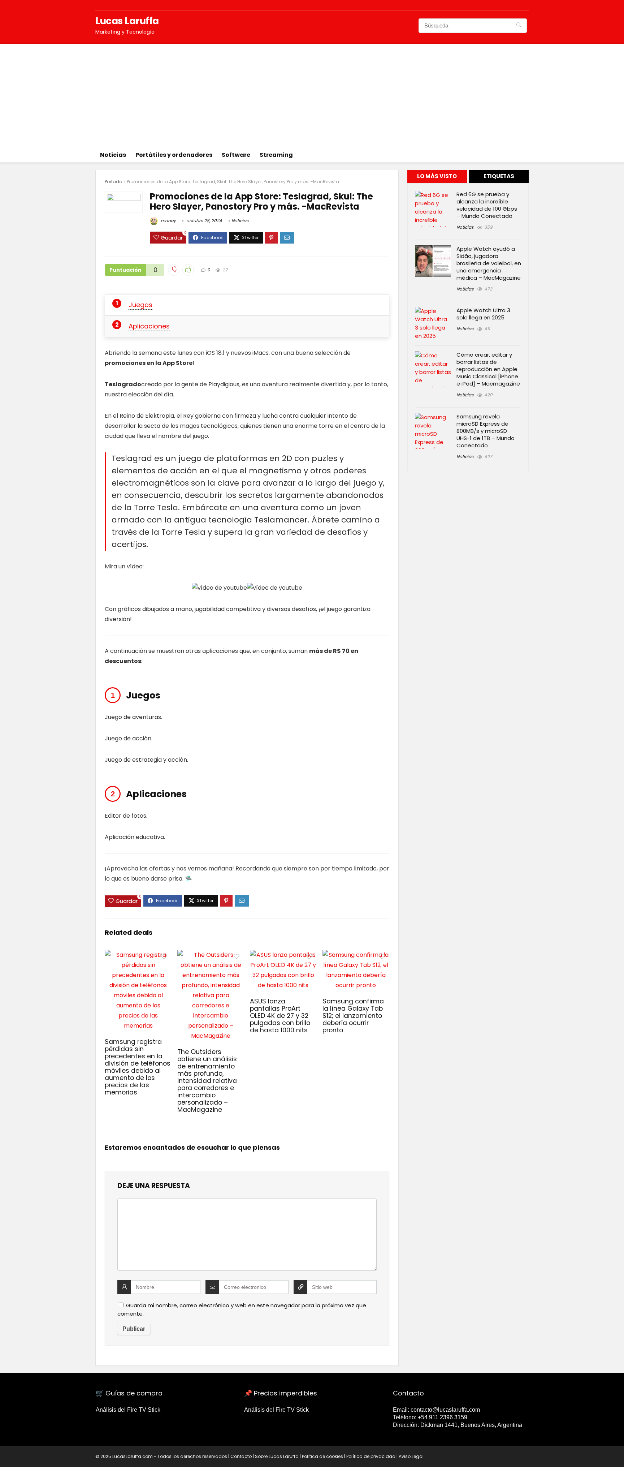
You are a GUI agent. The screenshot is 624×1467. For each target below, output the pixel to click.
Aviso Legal (411, 1456)
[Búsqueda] (519, 25)
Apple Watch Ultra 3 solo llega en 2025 (483, 313)
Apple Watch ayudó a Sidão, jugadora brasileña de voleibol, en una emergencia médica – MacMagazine (488, 263)
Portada (113, 181)
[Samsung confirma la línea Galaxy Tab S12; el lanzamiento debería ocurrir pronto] (355, 955)
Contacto (241, 1456)
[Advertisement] (312, 94)
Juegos (140, 304)
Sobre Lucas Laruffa (277, 1456)
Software (236, 155)
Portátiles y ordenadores (173, 155)
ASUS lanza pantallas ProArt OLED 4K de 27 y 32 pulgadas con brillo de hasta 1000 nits (280, 1015)
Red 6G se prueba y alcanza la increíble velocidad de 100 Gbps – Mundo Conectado (486, 205)
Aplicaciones (149, 326)
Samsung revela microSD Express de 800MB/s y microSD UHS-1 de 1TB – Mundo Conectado (485, 431)
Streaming (276, 155)
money (168, 221)
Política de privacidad (370, 1456)
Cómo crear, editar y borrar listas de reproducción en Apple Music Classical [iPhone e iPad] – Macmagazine (488, 369)
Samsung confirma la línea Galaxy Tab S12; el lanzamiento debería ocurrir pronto (353, 1015)
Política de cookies (322, 1456)
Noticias (113, 155)
